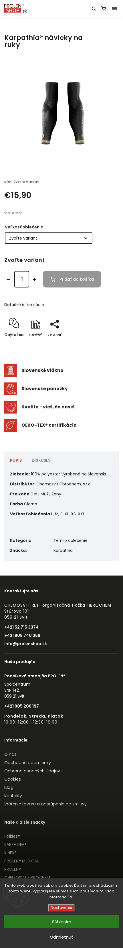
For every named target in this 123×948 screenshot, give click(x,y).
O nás (10, 754)
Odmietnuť (61, 937)
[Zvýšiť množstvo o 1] (34, 279)
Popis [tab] (16, 460)
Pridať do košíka (76, 279)
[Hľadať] (94, 8)
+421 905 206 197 (21, 706)
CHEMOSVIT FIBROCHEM (27, 877)
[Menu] (114, 8)
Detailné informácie (24, 304)
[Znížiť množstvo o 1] (8, 279)
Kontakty (13, 796)
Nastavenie (61, 907)
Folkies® (12, 836)
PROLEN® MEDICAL (21, 861)
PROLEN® (12, 869)
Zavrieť (103, 345)
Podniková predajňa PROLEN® (35, 676)
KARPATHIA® (15, 844)
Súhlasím (61, 922)
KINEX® (10, 853)
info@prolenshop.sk (25, 644)
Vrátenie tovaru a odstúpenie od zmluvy (45, 804)
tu (72, 897)
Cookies (12, 779)
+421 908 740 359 (22, 635)
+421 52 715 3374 (21, 627)
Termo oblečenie (70, 540)
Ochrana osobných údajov (32, 771)
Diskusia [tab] (41, 460)
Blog (8, 787)
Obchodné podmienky (27, 762)
